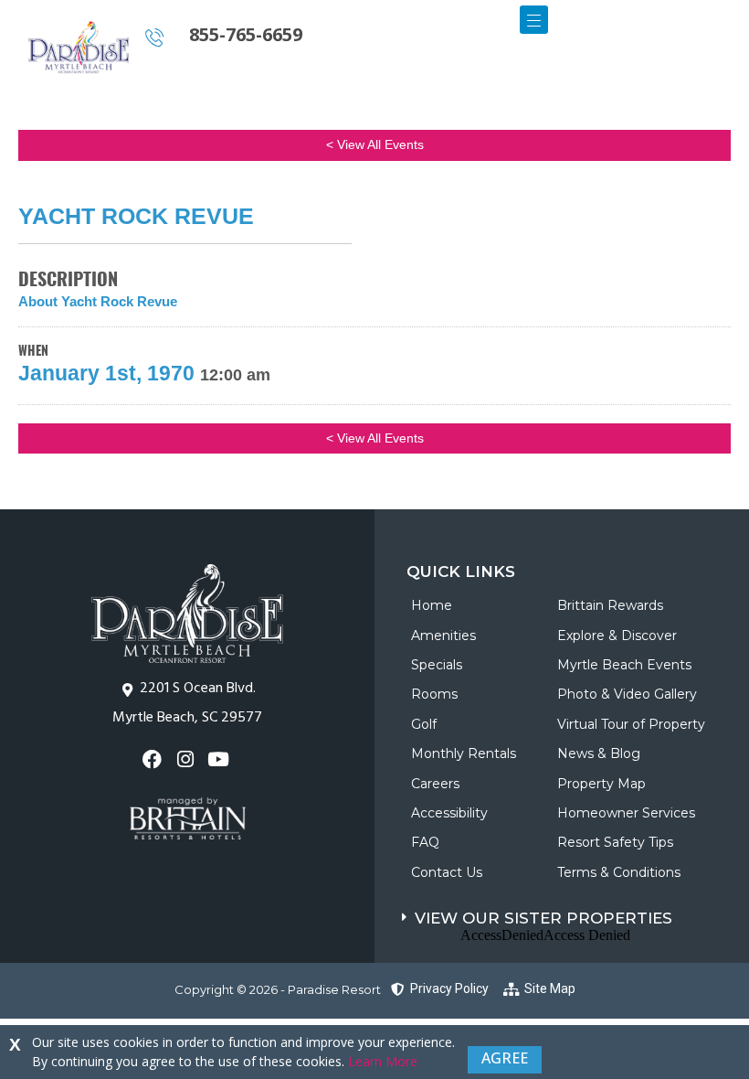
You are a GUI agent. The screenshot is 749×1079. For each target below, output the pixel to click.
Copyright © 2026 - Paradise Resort (277, 989)
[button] (575, 914)
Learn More (382, 1061)
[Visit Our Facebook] (154, 759)
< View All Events (375, 144)
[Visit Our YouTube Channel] (220, 759)
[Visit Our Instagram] (187, 759)
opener (534, 19)
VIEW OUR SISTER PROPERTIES (543, 918)
